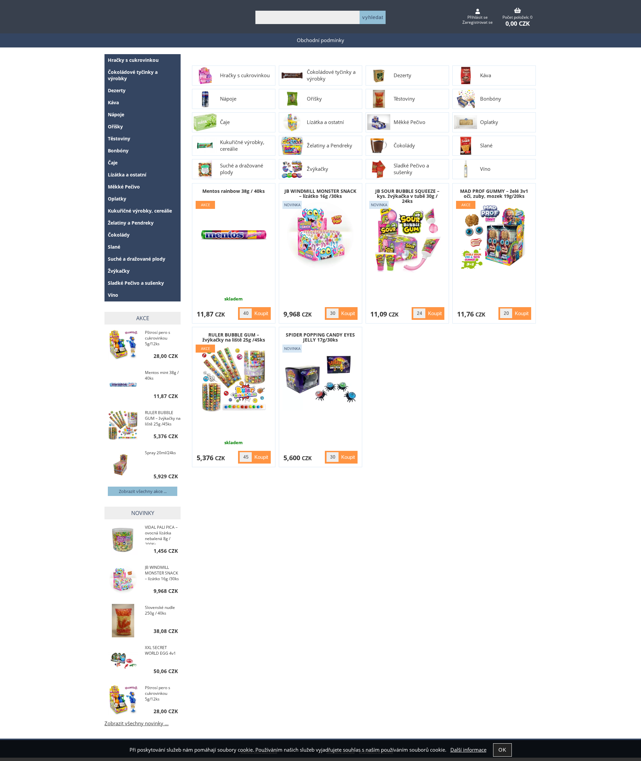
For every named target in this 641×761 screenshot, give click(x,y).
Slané (486, 145)
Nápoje (228, 99)
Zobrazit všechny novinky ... (136, 723)
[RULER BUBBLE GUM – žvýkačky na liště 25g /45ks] (123, 425)
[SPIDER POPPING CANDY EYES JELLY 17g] (320, 378)
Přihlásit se (477, 17)
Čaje (225, 122)
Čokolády (404, 145)
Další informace (468, 749)
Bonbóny (490, 99)
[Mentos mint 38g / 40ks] (123, 385)
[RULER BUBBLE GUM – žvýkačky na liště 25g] (233, 379)
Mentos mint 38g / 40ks (162, 375)
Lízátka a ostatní (325, 122)
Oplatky (489, 122)
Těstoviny (404, 99)
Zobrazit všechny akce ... (143, 491)
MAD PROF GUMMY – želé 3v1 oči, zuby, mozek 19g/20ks (494, 193)
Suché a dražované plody (241, 169)
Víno (485, 169)
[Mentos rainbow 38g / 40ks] (234, 235)
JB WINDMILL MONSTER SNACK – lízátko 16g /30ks (320, 193)
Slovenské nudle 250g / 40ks (160, 610)
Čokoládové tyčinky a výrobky (331, 75)
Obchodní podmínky (320, 40)
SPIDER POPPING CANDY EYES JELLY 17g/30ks (320, 337)
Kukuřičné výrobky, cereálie (242, 145)
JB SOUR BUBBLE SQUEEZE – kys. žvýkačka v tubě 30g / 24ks (407, 196)
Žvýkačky (317, 169)
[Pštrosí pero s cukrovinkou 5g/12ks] (123, 345)
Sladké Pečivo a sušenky (411, 169)
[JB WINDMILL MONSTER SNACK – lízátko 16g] (320, 235)
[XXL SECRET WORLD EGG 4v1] (123, 660)
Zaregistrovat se (477, 22)
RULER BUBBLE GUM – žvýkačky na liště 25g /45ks (233, 337)
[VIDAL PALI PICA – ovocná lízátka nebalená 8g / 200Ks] (123, 540)
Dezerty (402, 75)
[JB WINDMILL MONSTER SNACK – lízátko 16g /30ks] (123, 580)
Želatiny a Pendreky (329, 145)
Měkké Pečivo (409, 122)
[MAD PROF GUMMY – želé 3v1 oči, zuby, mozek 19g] (494, 235)
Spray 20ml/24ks (160, 453)
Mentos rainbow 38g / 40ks (233, 191)
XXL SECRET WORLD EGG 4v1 (160, 650)
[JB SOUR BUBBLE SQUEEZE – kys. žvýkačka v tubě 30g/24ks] (407, 239)
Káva (485, 75)
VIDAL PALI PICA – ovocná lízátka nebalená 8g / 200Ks (161, 534)
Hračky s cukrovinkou (245, 75)
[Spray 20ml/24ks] (123, 466)
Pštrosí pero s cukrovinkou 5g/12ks (157, 338)
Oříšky (314, 99)
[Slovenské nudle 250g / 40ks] (123, 620)
